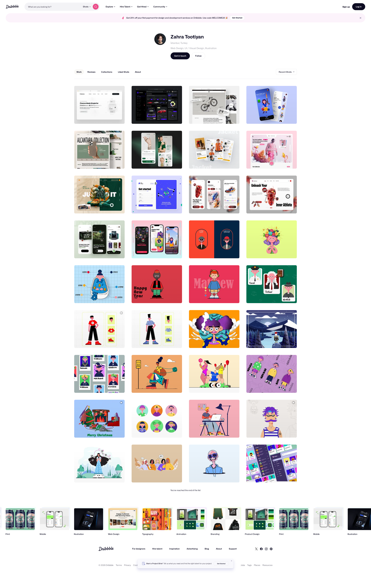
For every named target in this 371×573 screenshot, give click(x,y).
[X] (256, 548)
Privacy (127, 565)
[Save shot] (113, 118)
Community (159, 6)
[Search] (96, 7)
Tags (249, 565)
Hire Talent (125, 6)
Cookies (137, 565)
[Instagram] (266, 548)
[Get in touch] (107, 118)
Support (233, 548)
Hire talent (157, 548)
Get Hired (142, 6)
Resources (267, 565)
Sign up (346, 7)
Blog (207, 548)
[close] (360, 18)
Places (257, 565)
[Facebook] (261, 548)
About (219, 548)
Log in (359, 6)
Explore (109, 6)
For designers (138, 548)
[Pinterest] (271, 548)
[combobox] (53, 7)
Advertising (192, 548)
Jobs (243, 565)
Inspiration (174, 548)
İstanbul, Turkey (179, 43)
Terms (119, 565)
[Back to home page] (12, 6)
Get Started (237, 18)
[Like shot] (119, 118)
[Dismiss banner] (231, 560)
